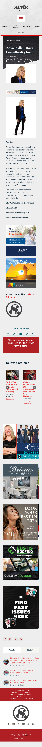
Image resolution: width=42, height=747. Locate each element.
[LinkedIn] (19, 61)
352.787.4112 (21, 696)
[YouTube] (21, 639)
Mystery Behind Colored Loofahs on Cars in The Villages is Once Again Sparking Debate (24, 660)
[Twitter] (16, 639)
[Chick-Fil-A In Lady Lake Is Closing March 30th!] (6, 671)
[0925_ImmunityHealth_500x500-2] (21, 546)
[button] (7, 387)
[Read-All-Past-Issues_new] (21, 587)
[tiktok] (28, 724)
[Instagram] (10, 639)
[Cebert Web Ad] (21, 505)
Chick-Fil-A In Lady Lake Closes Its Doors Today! (23, 681)
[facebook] (9, 724)
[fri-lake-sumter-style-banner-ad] (24, 259)
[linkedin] (33, 724)
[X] (13, 61)
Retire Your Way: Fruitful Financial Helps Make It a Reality (12, 387)
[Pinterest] (25, 61)
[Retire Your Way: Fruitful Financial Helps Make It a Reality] (12, 375)
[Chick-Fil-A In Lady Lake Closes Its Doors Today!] (6, 681)
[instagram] (14, 724)
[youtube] (23, 724)
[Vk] (33, 333)
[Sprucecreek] (21, 465)
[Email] (31, 61)
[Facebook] (7, 61)
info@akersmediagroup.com (22, 698)
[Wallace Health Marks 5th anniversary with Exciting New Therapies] (29, 375)
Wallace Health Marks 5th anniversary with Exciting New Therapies (29, 389)
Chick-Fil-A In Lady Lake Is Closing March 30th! (21, 671)
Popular (12, 650)
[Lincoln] (23, 227)
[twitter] (18, 724)
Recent (29, 650)
